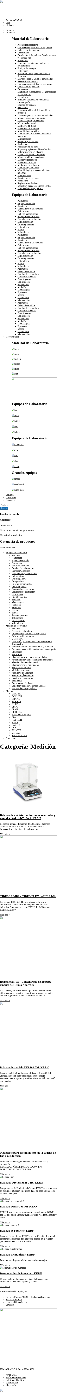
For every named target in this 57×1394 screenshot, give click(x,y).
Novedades (11, 497)
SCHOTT (16, 730)
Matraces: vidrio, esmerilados (31, 120)
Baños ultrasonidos (26, 271)
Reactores (22, 206)
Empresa (10, 30)
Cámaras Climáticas (27, 276)
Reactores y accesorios (28, 141)
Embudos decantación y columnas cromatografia (34, 649)
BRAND (16, 699)
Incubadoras (23, 284)
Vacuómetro (23, 297)
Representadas (12, 336)
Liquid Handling (25, 222)
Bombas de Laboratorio (28, 274)
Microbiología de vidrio (28, 131)
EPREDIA (17, 712)
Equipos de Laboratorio (30, 195)
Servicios (10, 495)
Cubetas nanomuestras (28, 214)
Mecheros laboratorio (27, 123)
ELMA (15, 709)
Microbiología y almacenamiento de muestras (32, 659)
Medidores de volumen (28, 128)
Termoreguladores (26, 224)
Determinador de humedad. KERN (21, 1273)
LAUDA (16, 725)
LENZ (15, 727)
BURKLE (16, 701)
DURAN (16, 704)
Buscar (4, 508)
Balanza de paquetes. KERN (17, 1230)
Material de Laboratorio (30, 39)
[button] (28, 547)
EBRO (15, 706)
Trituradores (23, 227)
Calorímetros (23, 211)
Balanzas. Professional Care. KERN (21, 1182)
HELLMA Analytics (21, 714)
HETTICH (17, 720)
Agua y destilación (26, 203)
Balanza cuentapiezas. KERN (17, 1254)
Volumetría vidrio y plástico (30, 152)
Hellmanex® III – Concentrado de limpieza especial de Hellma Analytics (25, 983)
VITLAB (16, 733)
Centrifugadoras (25, 279)
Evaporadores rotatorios (28, 216)
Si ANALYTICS (19, 735)
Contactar (10, 500)
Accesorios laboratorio (28, 45)
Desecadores (23, 52)
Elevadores (23, 60)
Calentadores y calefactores (30, 208)
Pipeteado (22, 292)
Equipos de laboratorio (16, 552)
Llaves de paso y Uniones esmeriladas (35, 79)
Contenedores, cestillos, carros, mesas (35, 47)
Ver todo (16, 555)
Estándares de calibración (29, 219)
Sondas (21, 229)
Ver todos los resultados (11, 535)
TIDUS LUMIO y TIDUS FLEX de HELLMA (28, 896)
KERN (15, 722)
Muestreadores (24, 139)
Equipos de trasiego (27, 68)
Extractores (23, 71)
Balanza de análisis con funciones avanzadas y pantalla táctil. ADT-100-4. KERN (27, 817)
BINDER (16, 693)
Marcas (9, 691)
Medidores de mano (27, 126)
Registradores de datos (28, 146)
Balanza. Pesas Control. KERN (18, 1206)
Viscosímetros (24, 300)
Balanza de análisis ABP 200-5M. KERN (24, 1067)
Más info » (5, 834)
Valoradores (23, 232)
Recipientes (23, 144)
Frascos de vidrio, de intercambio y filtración (32, 646)
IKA (14, 717)
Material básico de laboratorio (31, 118)
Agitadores (23, 201)
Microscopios (24, 289)
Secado (21, 295)
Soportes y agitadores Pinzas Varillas (34, 149)
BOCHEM (17, 696)
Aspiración (23, 269)
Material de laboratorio (16, 625)
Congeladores (24, 282)
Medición (22, 287)
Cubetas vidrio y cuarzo (28, 50)
